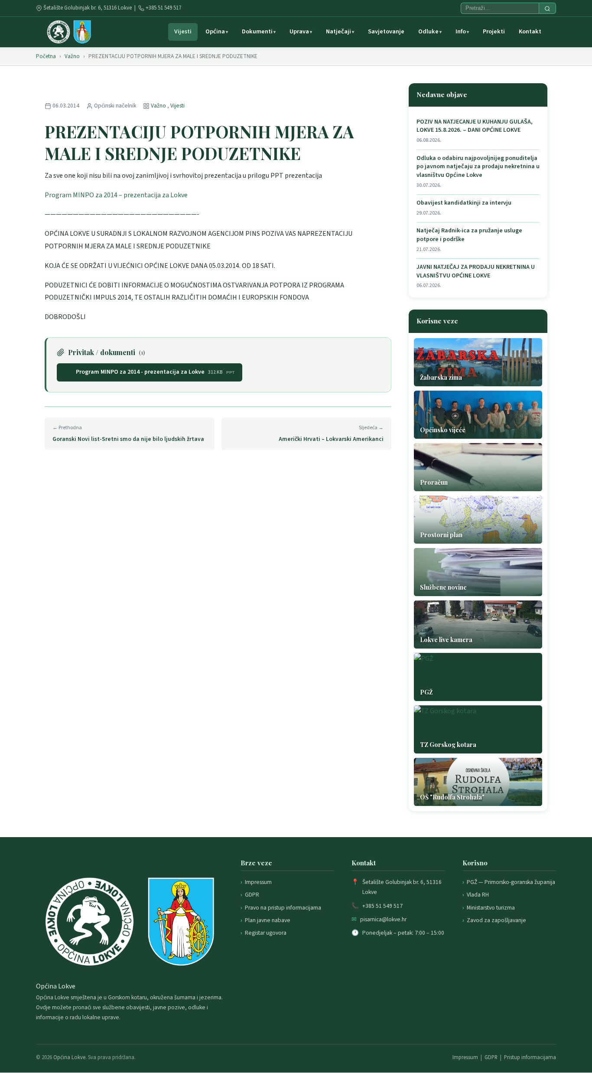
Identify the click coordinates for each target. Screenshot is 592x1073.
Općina (215, 31)
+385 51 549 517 (163, 8)
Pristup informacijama (530, 1057)
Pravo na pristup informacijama (283, 907)
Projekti (494, 31)
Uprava (299, 31)
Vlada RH (478, 894)
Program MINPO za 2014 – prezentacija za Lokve (116, 195)
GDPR (252, 894)
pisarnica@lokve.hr (383, 919)
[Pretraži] (547, 8)
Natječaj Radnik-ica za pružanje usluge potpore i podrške (469, 235)
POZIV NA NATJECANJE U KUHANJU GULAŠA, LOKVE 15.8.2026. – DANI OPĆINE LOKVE (474, 126)
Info (460, 31)
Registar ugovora (265, 933)
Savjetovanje (386, 31)
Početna (46, 56)
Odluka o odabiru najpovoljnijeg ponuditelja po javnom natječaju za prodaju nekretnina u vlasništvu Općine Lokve (478, 166)
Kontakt (530, 31)
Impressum (258, 882)
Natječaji (338, 31)
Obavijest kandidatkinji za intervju (463, 203)
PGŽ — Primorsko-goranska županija (511, 882)
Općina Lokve (69, 1057)
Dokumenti (257, 31)
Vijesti (183, 31)
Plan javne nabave (267, 920)
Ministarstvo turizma (491, 907)
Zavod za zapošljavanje (496, 920)
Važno (72, 56)
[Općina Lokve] (69, 32)
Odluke (428, 31)
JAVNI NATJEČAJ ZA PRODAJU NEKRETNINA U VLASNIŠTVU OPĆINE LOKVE (475, 271)
